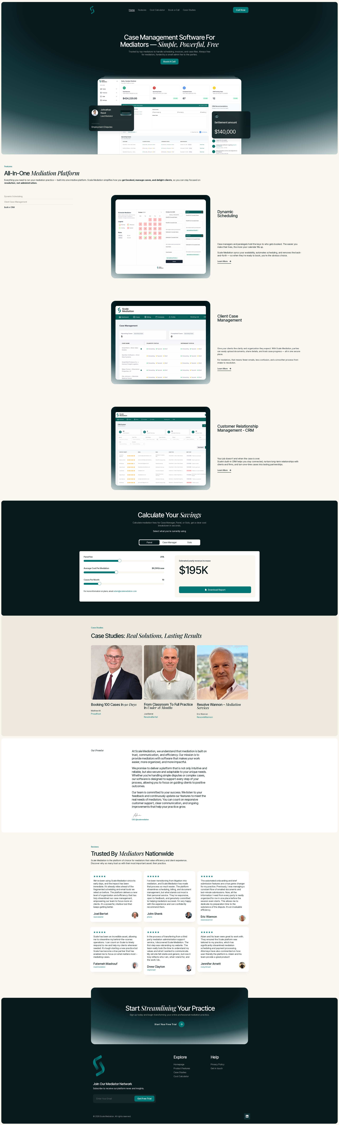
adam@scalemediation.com (125, 591)
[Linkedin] (247, 1116)
